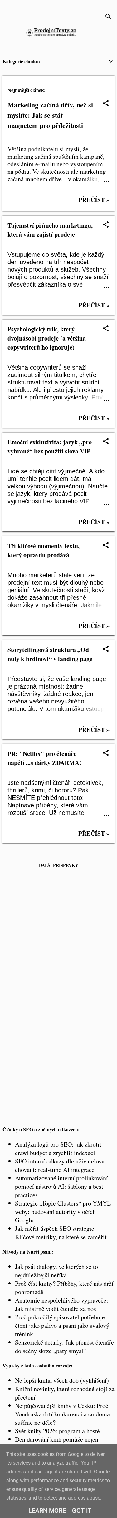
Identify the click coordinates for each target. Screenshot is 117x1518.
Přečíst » (94, 199)
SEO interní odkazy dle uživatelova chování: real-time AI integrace (60, 1165)
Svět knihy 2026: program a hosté (57, 1431)
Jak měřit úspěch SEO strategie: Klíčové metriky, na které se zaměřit (61, 1232)
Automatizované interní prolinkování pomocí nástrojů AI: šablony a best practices (61, 1186)
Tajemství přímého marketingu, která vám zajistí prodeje (50, 230)
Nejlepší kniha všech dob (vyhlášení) (62, 1380)
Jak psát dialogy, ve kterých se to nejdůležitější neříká (56, 1270)
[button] (106, 103)
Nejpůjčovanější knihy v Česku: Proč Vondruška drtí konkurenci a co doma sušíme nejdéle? (62, 1414)
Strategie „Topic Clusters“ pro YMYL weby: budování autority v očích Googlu (63, 1211)
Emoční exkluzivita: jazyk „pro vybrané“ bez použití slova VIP (49, 447)
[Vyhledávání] (108, 17)
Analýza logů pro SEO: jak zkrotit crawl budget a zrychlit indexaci (58, 1148)
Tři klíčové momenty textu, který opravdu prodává (43, 550)
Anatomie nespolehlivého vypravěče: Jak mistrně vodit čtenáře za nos (61, 1304)
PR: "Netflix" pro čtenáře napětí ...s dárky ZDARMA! (44, 758)
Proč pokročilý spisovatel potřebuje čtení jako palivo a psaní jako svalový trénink (62, 1325)
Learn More (47, 1510)
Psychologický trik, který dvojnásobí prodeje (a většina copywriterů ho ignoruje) (46, 338)
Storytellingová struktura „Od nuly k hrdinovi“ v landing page (49, 654)
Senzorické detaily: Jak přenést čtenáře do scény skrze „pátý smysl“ (64, 1346)
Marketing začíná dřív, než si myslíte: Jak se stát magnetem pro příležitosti (50, 114)
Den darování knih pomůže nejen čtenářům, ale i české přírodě (56, 1443)
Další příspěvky (58, 865)
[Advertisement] (58, 939)
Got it (81, 1510)
